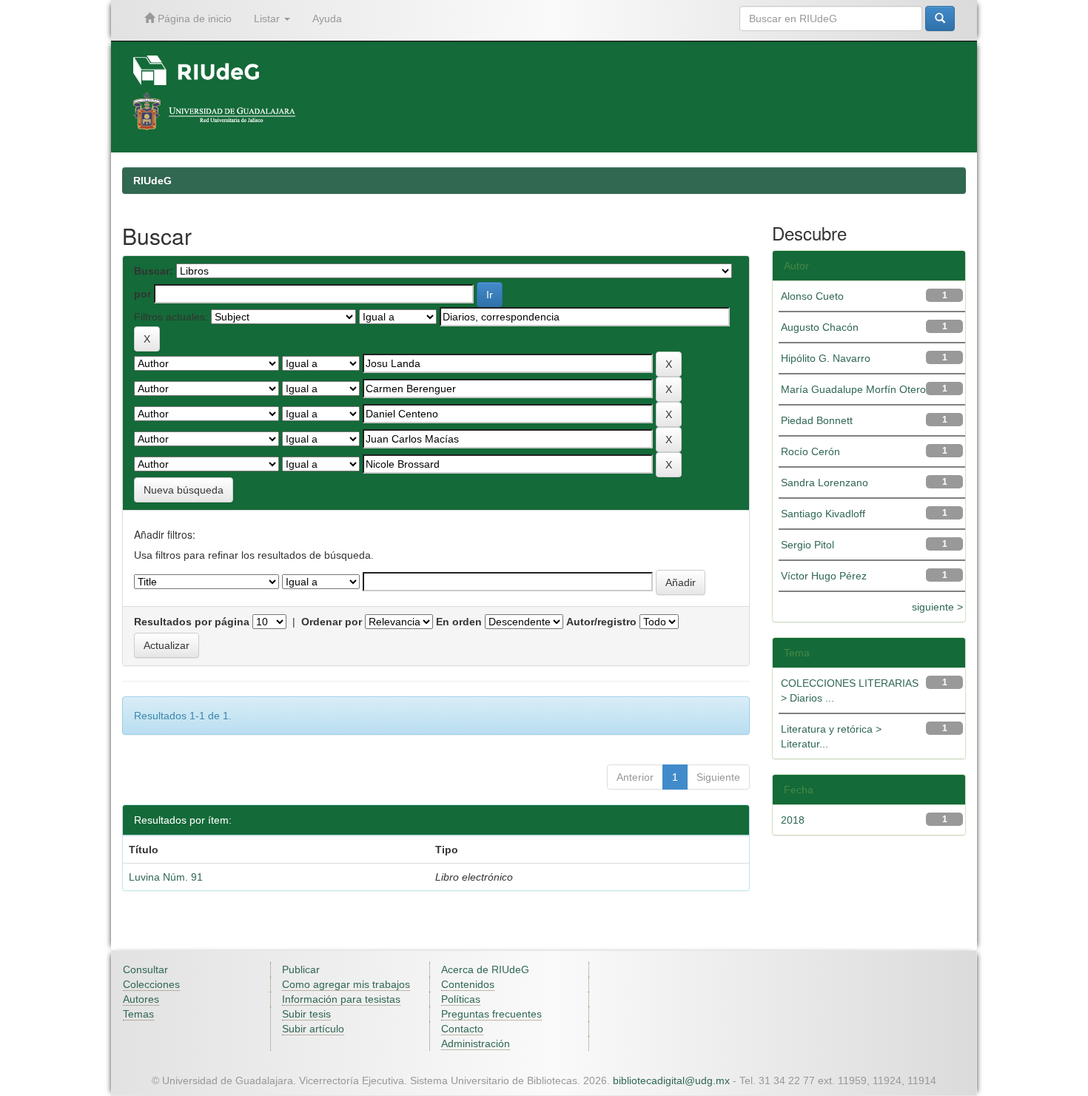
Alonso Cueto (812, 296)
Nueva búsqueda (184, 490)
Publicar (301, 969)
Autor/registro (601, 622)
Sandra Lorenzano (824, 482)
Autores (141, 999)
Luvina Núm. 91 (166, 877)
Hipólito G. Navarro (825, 358)
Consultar (145, 969)
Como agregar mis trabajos (346, 984)
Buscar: (153, 271)
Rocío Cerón (810, 451)
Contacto (462, 1029)
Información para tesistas (341, 999)
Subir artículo (313, 1029)
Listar (268, 18)
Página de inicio (193, 18)
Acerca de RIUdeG (485, 969)
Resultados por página (191, 622)
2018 (793, 820)
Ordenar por (331, 622)
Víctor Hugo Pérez (824, 576)
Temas (138, 1014)
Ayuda (327, 18)
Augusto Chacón (820, 327)
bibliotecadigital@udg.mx (671, 1080)
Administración (475, 1043)
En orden (459, 622)
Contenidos (467, 984)
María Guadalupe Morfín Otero (853, 389)
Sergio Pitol (807, 545)
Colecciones (151, 984)
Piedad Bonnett (817, 420)
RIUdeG (152, 180)
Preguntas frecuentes (491, 1014)
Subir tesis (306, 1014)
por (142, 294)
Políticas (460, 999)
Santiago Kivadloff (823, 514)
